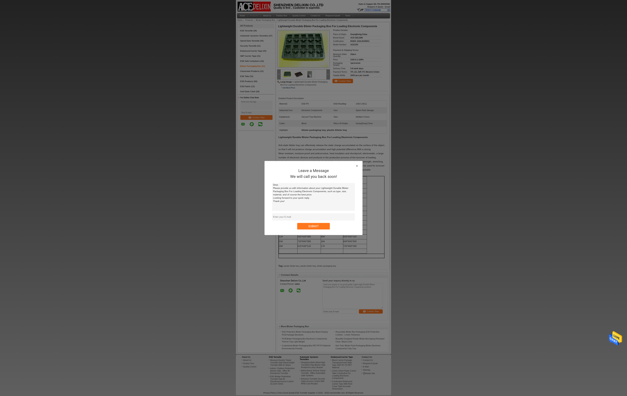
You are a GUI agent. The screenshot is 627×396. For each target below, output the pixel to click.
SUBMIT (313, 226)
